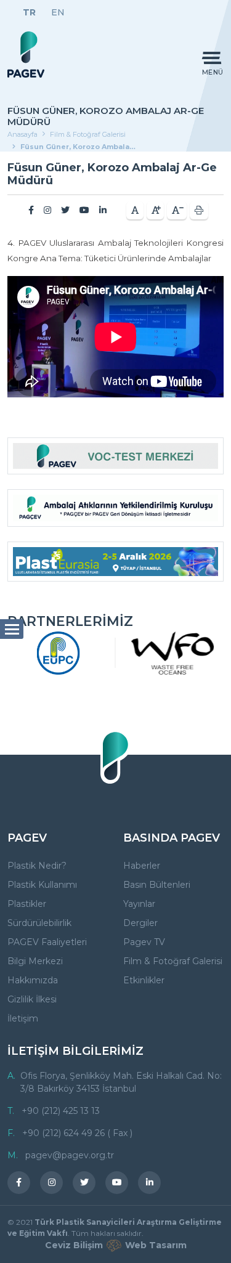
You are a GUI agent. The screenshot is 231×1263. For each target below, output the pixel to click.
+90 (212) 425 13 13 (61, 1110)
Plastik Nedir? (37, 865)
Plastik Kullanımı (42, 884)
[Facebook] (31, 210)
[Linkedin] (103, 210)
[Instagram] (47, 210)
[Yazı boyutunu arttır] (155, 210)
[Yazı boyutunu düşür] (177, 210)
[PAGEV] (25, 54)
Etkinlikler (143, 980)
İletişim (22, 1018)
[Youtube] (84, 210)
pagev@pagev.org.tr (69, 1155)
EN (58, 12)
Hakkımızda (32, 980)
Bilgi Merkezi (35, 961)
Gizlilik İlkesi (32, 999)
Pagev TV (144, 942)
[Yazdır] (199, 210)
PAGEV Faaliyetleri (47, 942)
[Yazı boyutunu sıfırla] (135, 210)
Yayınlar (139, 903)
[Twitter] (65, 210)
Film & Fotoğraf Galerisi (88, 134)
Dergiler (140, 922)
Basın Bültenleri (156, 884)
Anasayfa (22, 134)
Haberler (141, 865)
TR (29, 12)
